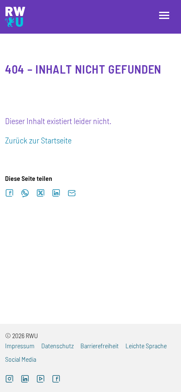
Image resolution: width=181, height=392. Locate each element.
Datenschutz (57, 346)
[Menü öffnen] (164, 15)
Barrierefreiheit (99, 346)
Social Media (20, 359)
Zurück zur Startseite (38, 140)
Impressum (20, 346)
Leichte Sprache (146, 346)
